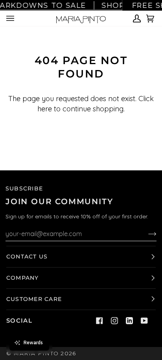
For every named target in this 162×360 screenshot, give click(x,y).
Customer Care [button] (34, 299)
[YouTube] (144, 320)
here (44, 108)
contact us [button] (27, 256)
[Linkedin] (129, 320)
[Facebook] (99, 320)
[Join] (146, 233)
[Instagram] (114, 320)
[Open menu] (11, 18)
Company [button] (22, 278)
